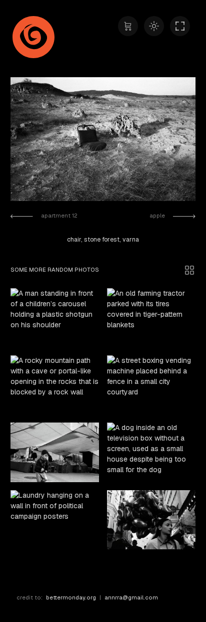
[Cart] (128, 26)
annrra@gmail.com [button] (131, 597)
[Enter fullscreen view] (180, 26)
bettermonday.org (71, 597)
